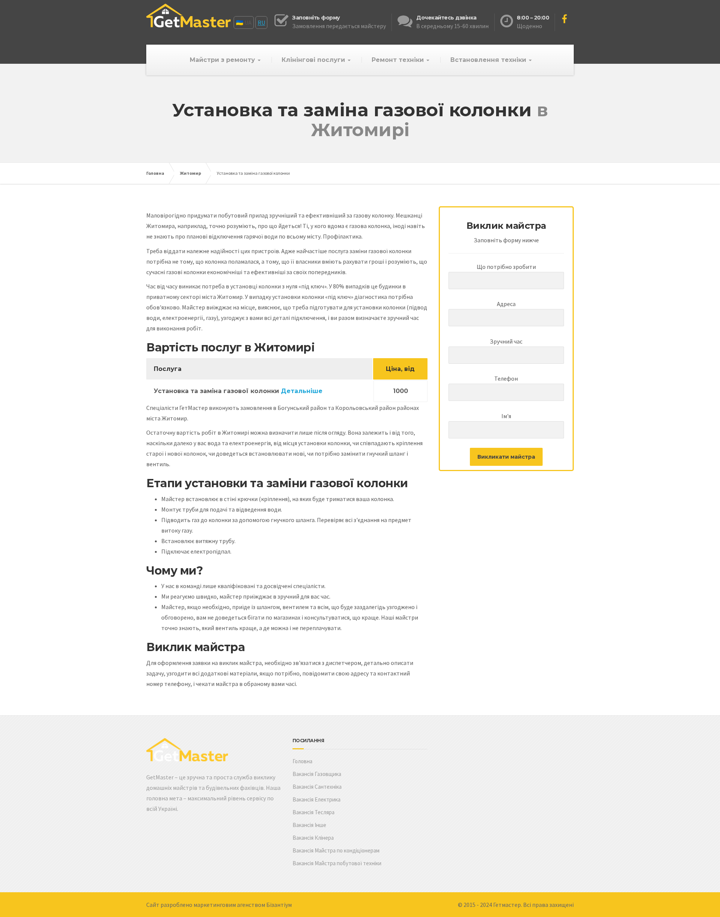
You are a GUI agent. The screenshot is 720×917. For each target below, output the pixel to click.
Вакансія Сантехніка (317, 786)
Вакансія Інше (309, 824)
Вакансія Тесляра (313, 812)
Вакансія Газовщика (316, 773)
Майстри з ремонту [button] (223, 59)
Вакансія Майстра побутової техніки (336, 863)
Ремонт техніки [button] (399, 59)
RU (261, 22)
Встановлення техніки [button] (489, 59)
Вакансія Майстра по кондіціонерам (336, 850)
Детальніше (301, 391)
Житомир (190, 173)
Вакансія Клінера (313, 837)
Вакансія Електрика (316, 799)
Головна (155, 173)
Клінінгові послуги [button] (314, 59)
